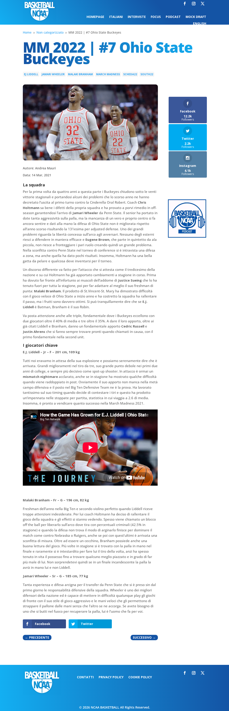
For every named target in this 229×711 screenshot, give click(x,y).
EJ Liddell (31, 74)
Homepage (95, 17)
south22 (146, 74)
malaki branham (80, 74)
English (199, 24)
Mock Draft (196, 17)
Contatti (85, 677)
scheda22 (130, 74)
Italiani (116, 17)
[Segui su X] (202, 3)
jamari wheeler (53, 74)
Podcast (173, 17)
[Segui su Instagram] (193, 3)
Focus (156, 17)
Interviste (137, 17)
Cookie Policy (140, 677)
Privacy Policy (111, 677)
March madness (108, 74)
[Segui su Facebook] (184, 3)
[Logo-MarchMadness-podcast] (187, 236)
